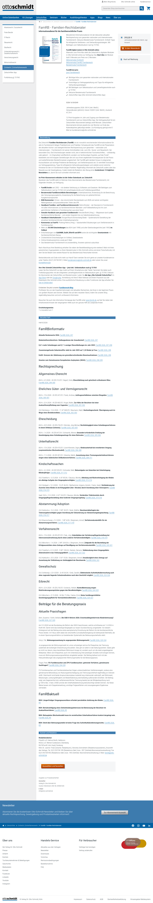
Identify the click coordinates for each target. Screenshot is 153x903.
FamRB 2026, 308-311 (84, 458)
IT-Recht (7, 37)
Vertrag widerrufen (85, 850)
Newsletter (45, 850)
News (108, 17)
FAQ (42, 867)
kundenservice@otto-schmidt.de (79, 260)
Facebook (6, 874)
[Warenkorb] (148, 8)
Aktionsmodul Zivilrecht (75, 60)
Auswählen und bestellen (52, 766)
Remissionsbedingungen (50, 860)
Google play (57, 278)
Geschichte (6, 864)
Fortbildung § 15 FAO (12, 77)
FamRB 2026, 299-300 (47, 383)
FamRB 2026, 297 (66, 335)
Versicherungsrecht (11, 57)
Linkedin (5, 877)
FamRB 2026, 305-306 (92, 435)
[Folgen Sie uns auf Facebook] (133, 825)
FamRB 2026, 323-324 (102, 575)
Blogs (100, 17)
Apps (92, 17)
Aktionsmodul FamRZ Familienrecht (79, 62)
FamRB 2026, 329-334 (98, 640)
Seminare (54, 17)
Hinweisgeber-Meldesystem (140, 899)
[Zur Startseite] (39, 21)
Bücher (64, 17)
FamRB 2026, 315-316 (93, 498)
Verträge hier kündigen (87, 847)
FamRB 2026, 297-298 (104, 345)
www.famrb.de (91, 300)
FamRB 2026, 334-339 (57, 665)
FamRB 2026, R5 (61, 710)
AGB (101, 899)
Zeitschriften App (10, 72)
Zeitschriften (41, 17)
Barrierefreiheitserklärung (117, 899)
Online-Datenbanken (10, 17)
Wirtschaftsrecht (10, 62)
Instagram (6, 884)
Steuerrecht (8, 42)
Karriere (5, 857)
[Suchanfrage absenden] (142, 8)
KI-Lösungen (27, 17)
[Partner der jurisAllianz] (134, 843)
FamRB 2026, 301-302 (76, 405)
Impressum (78, 899)
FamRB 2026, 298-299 (94, 360)
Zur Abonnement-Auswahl (115, 812)
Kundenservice (145, 2)
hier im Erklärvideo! (46, 283)
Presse (4, 850)
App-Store (42, 278)
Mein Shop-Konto (110, 2)
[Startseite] (9, 900)
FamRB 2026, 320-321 (104, 545)
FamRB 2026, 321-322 (77, 553)
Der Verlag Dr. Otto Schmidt (12, 847)
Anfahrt (5, 854)
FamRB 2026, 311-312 (59, 473)
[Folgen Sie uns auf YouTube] (143, 825)
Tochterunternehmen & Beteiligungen (16, 860)
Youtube (5, 880)
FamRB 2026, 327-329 (47, 620)
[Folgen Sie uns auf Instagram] (138, 825)
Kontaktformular (45, 263)
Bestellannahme (47, 864)
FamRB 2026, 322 (92, 560)
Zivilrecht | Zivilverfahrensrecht (63, 22)
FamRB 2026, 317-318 (66, 523)
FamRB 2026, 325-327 (85, 598)
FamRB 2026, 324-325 (90, 590)
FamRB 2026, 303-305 (69, 428)
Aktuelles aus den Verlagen (51, 847)
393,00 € (136, 39)
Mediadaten (6, 867)
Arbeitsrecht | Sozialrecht (13, 27)
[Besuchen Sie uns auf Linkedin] (149, 825)
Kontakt (5, 870)
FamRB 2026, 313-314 (83, 480)
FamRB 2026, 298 (104, 350)
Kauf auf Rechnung (131, 59)
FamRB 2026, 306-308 (73, 450)
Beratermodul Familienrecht (76, 65)
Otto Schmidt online (128, 2)
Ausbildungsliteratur (78, 17)
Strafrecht (7, 47)
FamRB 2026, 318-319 (99, 538)
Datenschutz (91, 899)
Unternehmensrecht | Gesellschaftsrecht (11, 52)
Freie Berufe (8, 32)
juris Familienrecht (73, 72)
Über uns (117, 17)
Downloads (45, 854)
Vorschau (44, 857)
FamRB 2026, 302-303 (69, 413)
